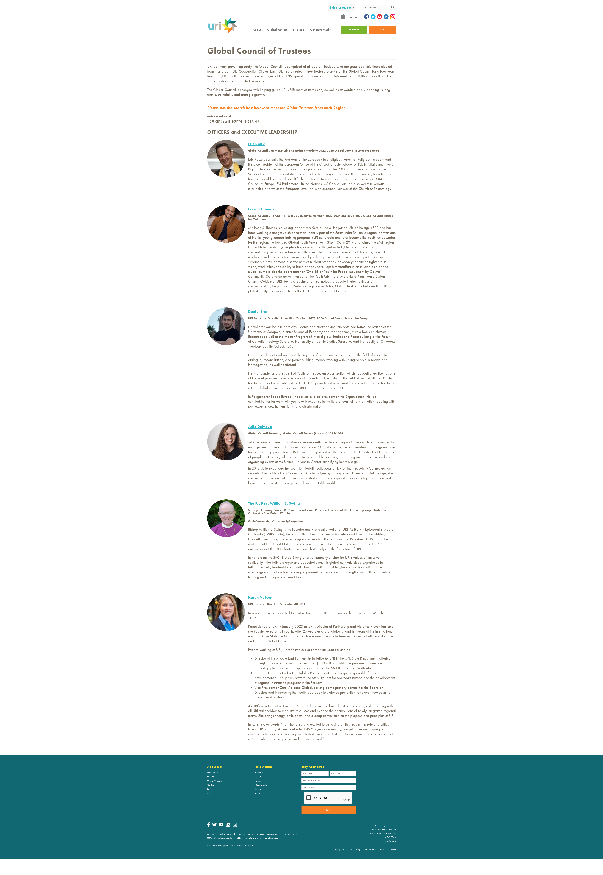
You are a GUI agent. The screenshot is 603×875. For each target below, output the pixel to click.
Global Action (277, 30)
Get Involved (319, 30)
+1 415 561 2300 (388, 837)
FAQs (209, 789)
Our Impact (212, 784)
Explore (298, 30)
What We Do (212, 776)
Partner (257, 793)
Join (382, 29)
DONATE (354, 29)
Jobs (209, 793)
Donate (257, 789)
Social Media (261, 784)
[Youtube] (221, 825)
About (257, 30)
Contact (392, 849)
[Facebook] (208, 826)
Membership (261, 776)
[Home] (222, 33)
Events (258, 780)
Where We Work (214, 780)
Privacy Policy (354, 849)
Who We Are (212, 772)
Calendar (352, 17)
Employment (339, 849)
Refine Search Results (220, 116)
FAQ (382, 849)
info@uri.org (390, 840)
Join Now (258, 772)
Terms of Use (370, 849)
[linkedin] (228, 826)
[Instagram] (235, 826)
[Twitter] (214, 825)
